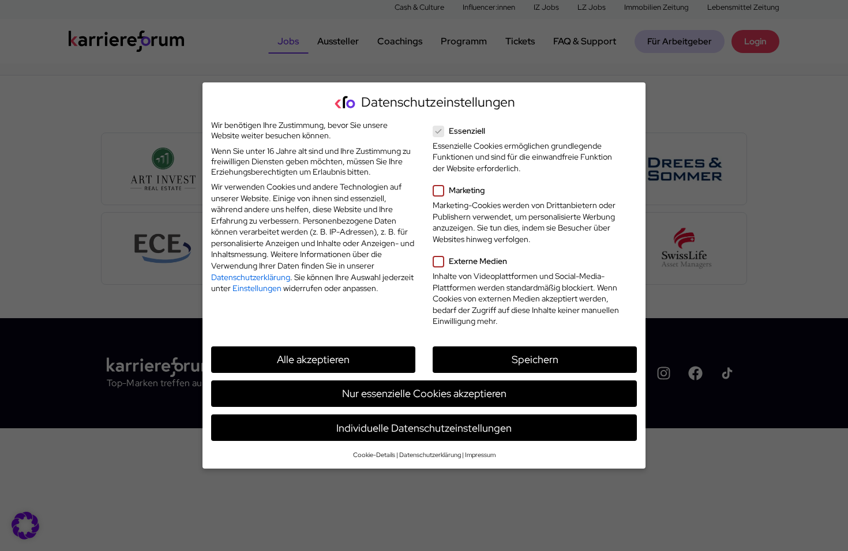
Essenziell (467, 131)
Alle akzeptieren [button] (313, 359)
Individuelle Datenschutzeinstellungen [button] (424, 428)
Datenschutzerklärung (250, 277)
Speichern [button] (535, 359)
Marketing (467, 190)
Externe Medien (478, 261)
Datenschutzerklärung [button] (430, 455)
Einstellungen (257, 288)
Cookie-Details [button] (374, 455)
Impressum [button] (480, 455)
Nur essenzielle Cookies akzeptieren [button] (424, 393)
